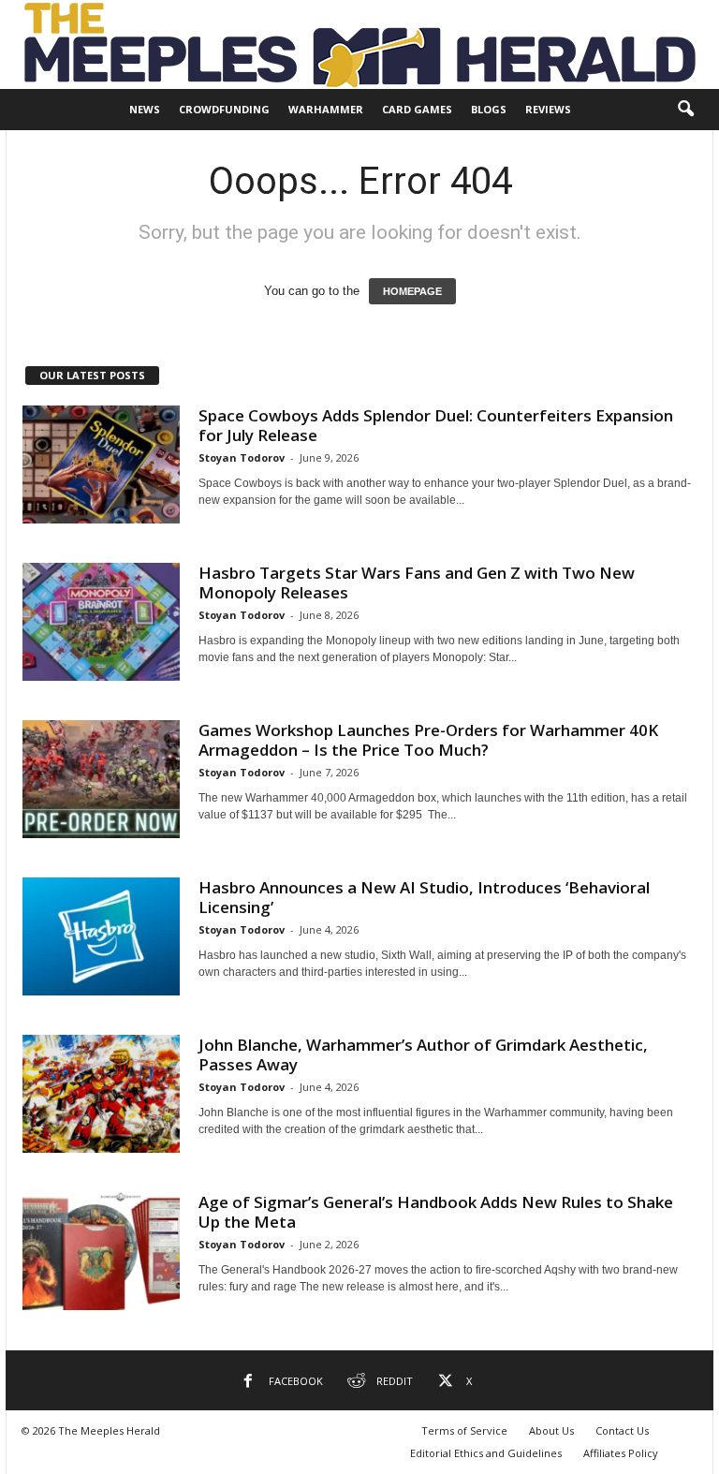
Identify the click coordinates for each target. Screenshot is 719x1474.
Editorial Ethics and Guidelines (486, 1453)
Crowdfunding (224, 109)
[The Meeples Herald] (359, 44)
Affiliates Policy (620, 1453)
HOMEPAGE (412, 291)
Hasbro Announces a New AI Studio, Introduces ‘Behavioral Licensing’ (424, 897)
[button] (685, 109)
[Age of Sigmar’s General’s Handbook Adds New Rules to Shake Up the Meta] (101, 1251)
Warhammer (325, 109)
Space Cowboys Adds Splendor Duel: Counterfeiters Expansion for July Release (435, 425)
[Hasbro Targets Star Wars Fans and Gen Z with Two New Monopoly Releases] (101, 622)
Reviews (548, 109)
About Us (551, 1430)
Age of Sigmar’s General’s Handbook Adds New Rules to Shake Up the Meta (435, 1211)
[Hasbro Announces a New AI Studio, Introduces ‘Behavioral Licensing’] (101, 936)
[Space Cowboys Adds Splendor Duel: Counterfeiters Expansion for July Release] (101, 464)
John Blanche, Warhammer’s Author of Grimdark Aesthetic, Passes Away (423, 1054)
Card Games (417, 109)
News (144, 109)
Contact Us (622, 1430)
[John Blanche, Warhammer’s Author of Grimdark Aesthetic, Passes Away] (101, 1094)
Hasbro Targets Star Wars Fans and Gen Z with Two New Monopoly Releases (416, 582)
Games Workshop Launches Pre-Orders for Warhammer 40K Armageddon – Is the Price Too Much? (428, 739)
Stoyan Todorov (241, 457)
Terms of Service (464, 1430)
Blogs (488, 109)
